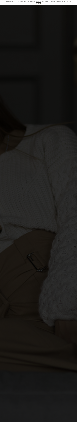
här (70, 1)
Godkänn (38, 3)
